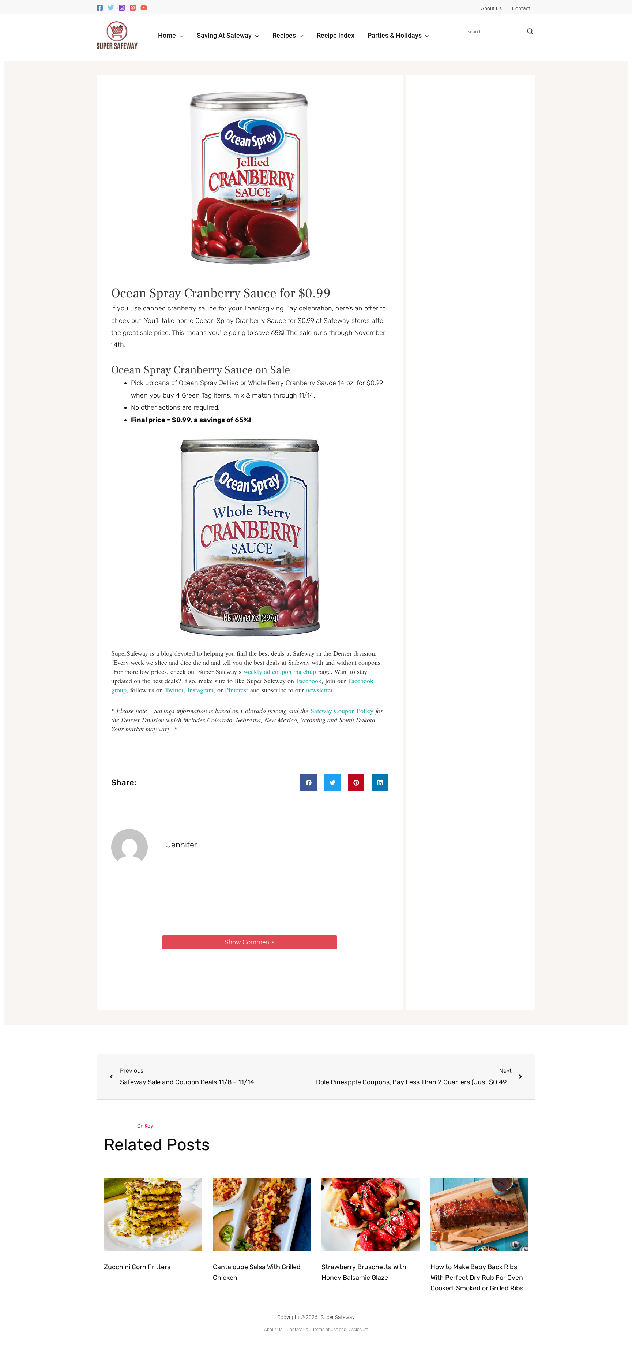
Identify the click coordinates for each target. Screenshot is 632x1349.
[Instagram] (121, 7)
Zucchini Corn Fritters (137, 1267)
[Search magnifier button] (530, 31)
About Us (273, 1329)
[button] (180, 35)
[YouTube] (143, 7)
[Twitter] (111, 7)
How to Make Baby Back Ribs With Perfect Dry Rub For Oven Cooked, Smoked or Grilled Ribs (476, 1277)
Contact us (297, 1329)
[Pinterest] (132, 7)
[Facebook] (100, 7)
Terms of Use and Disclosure (340, 1329)
